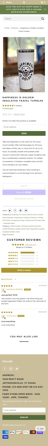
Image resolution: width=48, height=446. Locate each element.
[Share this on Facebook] (15, 210)
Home (6, 28)
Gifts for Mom (32, 215)
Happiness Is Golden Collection (25, 217)
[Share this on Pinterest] (20, 210)
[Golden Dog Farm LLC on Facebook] (5, 368)
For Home (22, 215)
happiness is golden (37, 229)
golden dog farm (35, 226)
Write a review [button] (24, 270)
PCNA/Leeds (7, 108)
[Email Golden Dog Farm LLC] (17, 368)
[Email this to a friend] (26, 210)
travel (18, 232)
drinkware (24, 226)
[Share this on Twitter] (9, 210)
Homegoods (15, 220)
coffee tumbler (15, 226)
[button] (8, 106)
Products (14, 28)
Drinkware (14, 215)
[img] (6, 286)
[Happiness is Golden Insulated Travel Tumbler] (24, 64)
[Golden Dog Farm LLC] (24, 2)
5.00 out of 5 (30, 245)
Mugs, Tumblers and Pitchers (31, 220)
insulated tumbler (8, 232)
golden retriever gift (22, 229)
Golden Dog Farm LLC (17, 425)
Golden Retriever (8, 229)
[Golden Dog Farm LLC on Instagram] (11, 368)
